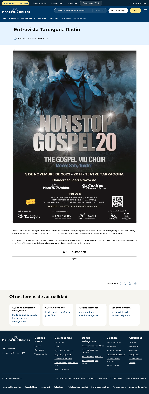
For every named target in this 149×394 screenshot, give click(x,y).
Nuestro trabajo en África (93, 346)
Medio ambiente (61, 369)
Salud (56, 346)
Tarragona (41, 18)
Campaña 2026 (91, 3)
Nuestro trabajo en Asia (92, 357)
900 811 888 (8, 3)
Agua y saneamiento (63, 350)
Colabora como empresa (113, 360)
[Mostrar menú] (144, 10)
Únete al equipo (40, 3)
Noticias (54, 18)
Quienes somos (39, 339)
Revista (132, 363)
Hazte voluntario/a (115, 350)
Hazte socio (112, 346)
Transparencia (40, 354)
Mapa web (45, 387)
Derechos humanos (63, 359)
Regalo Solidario (114, 365)
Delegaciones (57, 3)
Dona (135, 10)
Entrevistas (134, 350)
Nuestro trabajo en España (90, 362)
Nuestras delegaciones (21, 18)
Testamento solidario (116, 354)
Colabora (112, 337)
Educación (59, 342)
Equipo (37, 346)
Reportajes (134, 346)
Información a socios (11, 387)
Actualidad (135, 337)
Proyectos (72, 3)
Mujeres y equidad (62, 354)
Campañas (134, 354)
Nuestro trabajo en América (90, 351)
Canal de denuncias (138, 387)
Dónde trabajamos (89, 339)
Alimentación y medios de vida (66, 364)
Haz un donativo (114, 342)
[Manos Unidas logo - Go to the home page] (16, 12)
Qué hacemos (63, 337)
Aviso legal (59, 387)
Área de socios (139, 3)
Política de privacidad (78, 387)
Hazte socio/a (118, 10)
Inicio (4, 18)
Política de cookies (100, 387)
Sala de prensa (135, 359)
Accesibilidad (31, 387)
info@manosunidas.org (136, 378)
